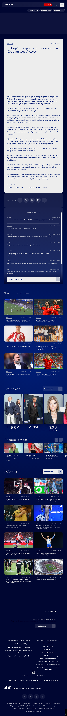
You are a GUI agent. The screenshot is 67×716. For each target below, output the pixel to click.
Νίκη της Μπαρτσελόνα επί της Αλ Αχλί (46, 579)
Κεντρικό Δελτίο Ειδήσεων (31, 455)
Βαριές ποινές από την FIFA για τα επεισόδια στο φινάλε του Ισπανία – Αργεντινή (29, 236)
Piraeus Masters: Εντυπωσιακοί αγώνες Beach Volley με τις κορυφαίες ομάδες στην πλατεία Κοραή (48, 348)
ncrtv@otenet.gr (48, 669)
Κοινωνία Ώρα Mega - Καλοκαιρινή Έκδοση (52, 455)
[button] (62, 5)
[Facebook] (20, 200)
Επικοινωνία (36, 706)
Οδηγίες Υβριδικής (18, 708)
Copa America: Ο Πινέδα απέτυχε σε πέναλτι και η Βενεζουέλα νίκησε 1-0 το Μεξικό (18, 320)
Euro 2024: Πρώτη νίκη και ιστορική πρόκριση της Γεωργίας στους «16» (45, 320)
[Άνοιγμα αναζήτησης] (56, 5)
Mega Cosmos (31, 708)
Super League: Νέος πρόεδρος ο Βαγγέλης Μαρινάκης (18, 374)
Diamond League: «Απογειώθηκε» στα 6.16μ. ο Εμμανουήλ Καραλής (48, 554)
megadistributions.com (33, 711)
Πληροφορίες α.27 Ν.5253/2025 (20, 706)
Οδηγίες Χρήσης (38, 703)
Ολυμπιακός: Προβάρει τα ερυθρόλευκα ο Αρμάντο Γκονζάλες (18, 554)
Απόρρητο (65, 712)
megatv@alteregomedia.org (48, 658)
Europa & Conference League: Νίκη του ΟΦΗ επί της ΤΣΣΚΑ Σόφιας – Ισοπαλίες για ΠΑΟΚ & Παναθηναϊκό (18, 581)
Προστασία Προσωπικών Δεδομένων (18, 703)
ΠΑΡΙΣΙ (45, 188)
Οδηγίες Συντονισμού (50, 706)
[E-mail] (38, 200)
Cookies (48, 703)
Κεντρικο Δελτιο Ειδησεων (53, 429)
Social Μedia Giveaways (46, 708)
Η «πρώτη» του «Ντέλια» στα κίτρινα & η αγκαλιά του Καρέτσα (24, 245)
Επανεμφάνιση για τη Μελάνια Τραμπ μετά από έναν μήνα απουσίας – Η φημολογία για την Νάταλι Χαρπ (32, 272)
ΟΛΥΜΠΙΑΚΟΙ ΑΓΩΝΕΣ (34, 188)
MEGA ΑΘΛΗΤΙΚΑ (20, 188)
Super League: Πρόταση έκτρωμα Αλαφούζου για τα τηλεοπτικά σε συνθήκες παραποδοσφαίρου (28, 254)
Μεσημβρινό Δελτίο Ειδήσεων (12, 455)
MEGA (10, 188)
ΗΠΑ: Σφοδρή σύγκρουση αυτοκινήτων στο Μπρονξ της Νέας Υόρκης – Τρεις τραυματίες (32, 263)
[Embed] (44, 200)
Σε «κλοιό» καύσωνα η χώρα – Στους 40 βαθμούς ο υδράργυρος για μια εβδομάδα (30, 220)
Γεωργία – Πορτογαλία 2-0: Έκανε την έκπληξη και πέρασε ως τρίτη (46, 374)
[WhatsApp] (32, 200)
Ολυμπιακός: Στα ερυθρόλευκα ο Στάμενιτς (18, 346)
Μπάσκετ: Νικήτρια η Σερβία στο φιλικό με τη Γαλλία (21, 228)
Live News (33, 427)
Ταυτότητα (56, 703)
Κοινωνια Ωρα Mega (14, 428)
